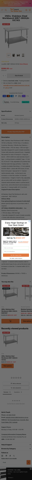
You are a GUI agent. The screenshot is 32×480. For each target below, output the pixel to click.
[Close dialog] (29, 221)
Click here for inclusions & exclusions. (23, 242)
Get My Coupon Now (16, 255)
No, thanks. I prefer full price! (16, 258)
